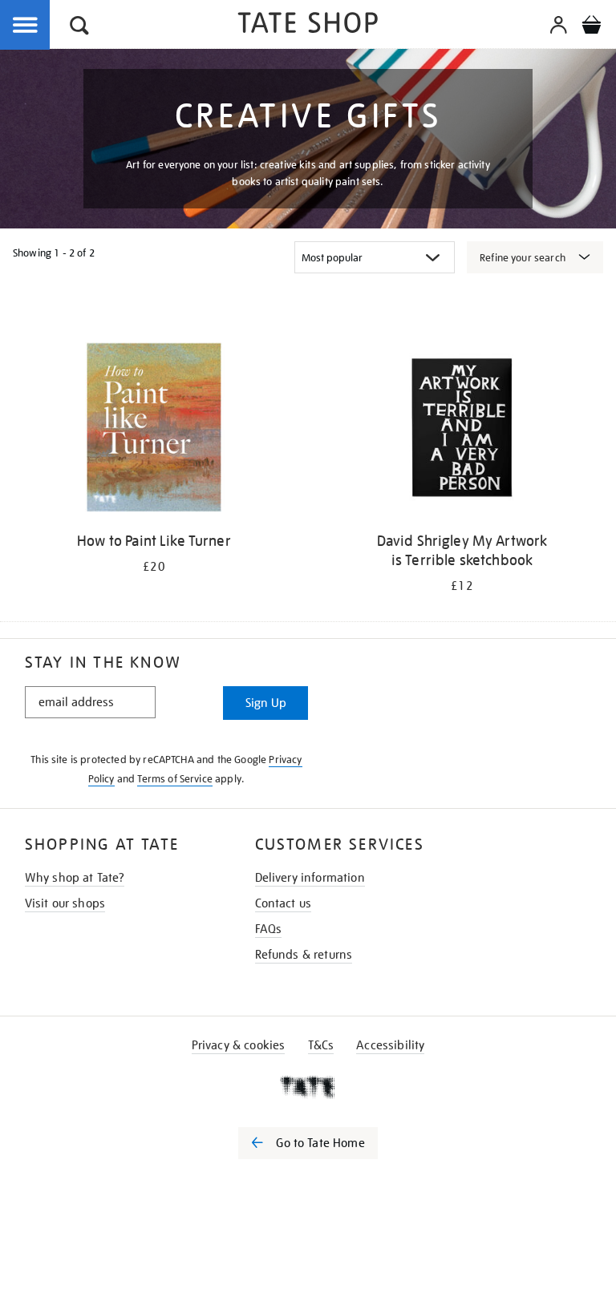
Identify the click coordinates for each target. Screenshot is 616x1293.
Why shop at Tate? (75, 878)
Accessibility (390, 1045)
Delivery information (310, 878)
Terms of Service (175, 779)
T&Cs (321, 1045)
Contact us (283, 903)
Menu (25, 25)
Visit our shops (65, 903)
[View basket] (591, 27)
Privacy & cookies (239, 1045)
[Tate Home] (308, 1087)
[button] (79, 27)
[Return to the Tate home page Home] (308, 25)
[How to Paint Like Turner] (154, 430)
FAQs (268, 929)
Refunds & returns (304, 955)
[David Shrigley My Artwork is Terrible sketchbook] (462, 430)
